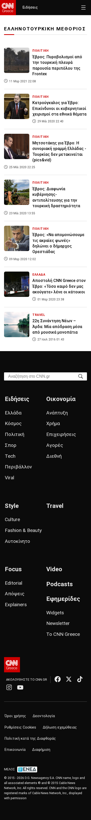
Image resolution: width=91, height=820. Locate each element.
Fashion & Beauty (23, 530)
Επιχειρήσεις (61, 434)
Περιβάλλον (18, 467)
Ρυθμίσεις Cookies (20, 727)
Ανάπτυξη (57, 413)
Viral (9, 478)
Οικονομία (61, 399)
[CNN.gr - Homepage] (8, 7)
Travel (54, 505)
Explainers (16, 604)
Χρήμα (53, 423)
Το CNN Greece (63, 634)
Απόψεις (15, 594)
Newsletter (58, 623)
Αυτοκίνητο (17, 541)
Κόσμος (13, 423)
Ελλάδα (13, 413)
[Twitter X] (69, 679)
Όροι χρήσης (15, 716)
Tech (10, 456)
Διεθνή (54, 456)
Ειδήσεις (30, 7)
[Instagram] (9, 687)
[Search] (80, 376)
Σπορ (10, 445)
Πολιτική (14, 434)
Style (12, 505)
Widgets (55, 613)
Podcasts (59, 584)
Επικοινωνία (15, 750)
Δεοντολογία (44, 716)
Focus (13, 569)
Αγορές (54, 445)
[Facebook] (58, 679)
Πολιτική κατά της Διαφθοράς (30, 738)
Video (54, 569)
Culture (12, 519)
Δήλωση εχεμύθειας (60, 727)
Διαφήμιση (41, 750)
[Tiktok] (80, 679)
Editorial (13, 583)
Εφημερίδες (63, 598)
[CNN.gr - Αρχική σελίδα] (12, 664)
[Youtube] (20, 687)
